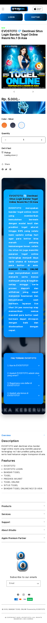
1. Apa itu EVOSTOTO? (17, 365)
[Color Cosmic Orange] (4, 125)
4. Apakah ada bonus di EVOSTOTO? (17, 394)
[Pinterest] (11, 170)
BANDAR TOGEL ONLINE (23, 269)
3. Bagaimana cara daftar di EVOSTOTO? (19, 384)
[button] (3, 9)
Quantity (6, 133)
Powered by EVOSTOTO (36, 609)
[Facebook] (3, 170)
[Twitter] (7, 170)
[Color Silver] (22, 125)
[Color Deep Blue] (13, 125)
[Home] (19, 8)
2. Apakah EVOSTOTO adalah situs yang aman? (23, 374)
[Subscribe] (37, 583)
